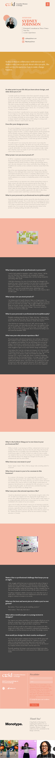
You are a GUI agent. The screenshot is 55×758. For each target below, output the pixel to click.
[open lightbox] (27, 237)
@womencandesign (8, 682)
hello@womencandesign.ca (10, 681)
